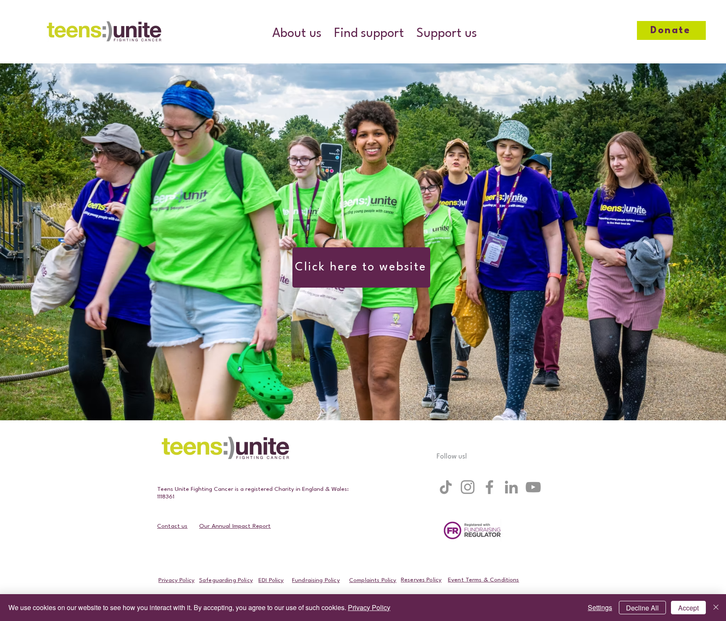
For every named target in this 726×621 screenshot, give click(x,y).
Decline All (642, 608)
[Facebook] (489, 487)
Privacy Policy (369, 607)
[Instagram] (467, 487)
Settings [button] (600, 607)
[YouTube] (533, 487)
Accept (688, 608)
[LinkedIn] (511, 487)
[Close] (716, 607)
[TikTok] (446, 487)
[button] (297, 34)
